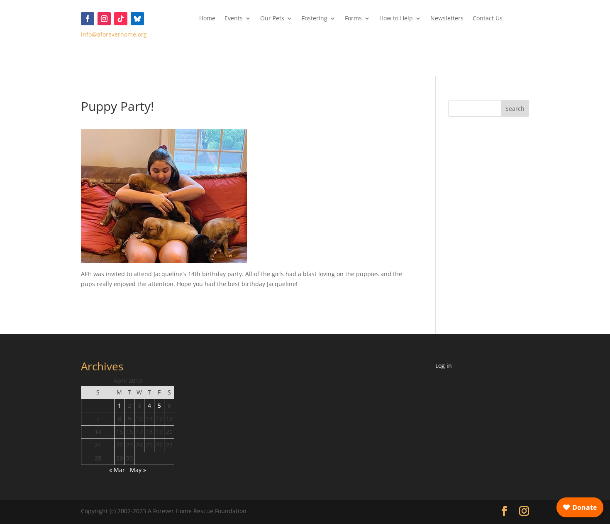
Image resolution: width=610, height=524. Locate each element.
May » (138, 470)
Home (207, 18)
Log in (443, 366)
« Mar (117, 470)
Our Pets (272, 18)
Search (515, 109)
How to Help (396, 18)
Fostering (314, 18)
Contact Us (488, 18)
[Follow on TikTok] (120, 18)
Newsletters (447, 18)
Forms (353, 18)
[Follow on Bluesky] (137, 18)
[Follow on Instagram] (104, 18)
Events (233, 18)
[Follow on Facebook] (87, 18)
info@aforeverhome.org (114, 34)
